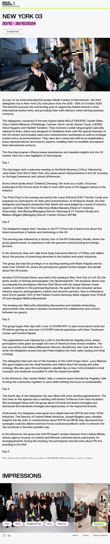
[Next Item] (106, 508)
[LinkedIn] (9, 535)
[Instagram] (4, 535)
